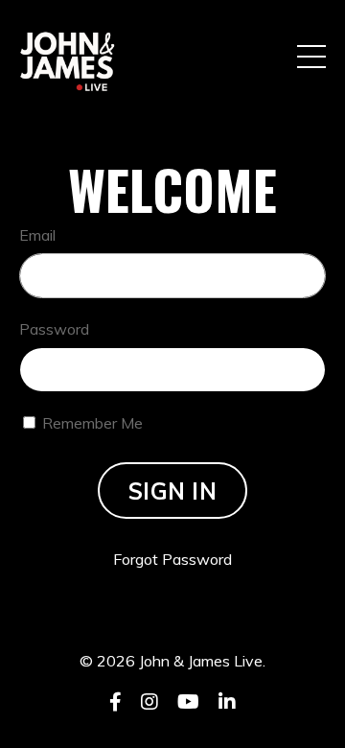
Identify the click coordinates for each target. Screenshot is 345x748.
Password (54, 329)
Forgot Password (172, 559)
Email (37, 235)
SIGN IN (172, 491)
